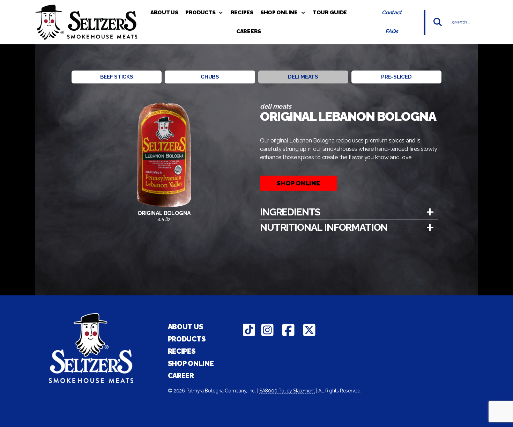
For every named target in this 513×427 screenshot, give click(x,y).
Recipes (242, 12)
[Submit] (437, 22)
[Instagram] (267, 330)
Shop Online (279, 12)
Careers (248, 31)
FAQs (391, 31)
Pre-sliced (396, 77)
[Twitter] (309, 330)
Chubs (210, 77)
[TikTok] (249, 330)
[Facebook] (288, 330)
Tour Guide (330, 12)
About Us (164, 12)
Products (200, 12)
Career (181, 375)
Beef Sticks (116, 77)
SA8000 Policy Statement (287, 390)
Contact (392, 12)
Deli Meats (303, 77)
